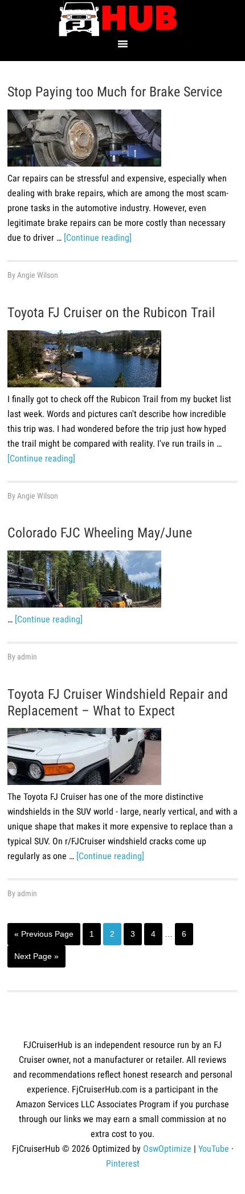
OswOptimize (167, 1148)
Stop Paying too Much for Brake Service (114, 92)
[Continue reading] (98, 237)
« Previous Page (44, 937)
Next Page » (36, 959)
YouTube (213, 1148)
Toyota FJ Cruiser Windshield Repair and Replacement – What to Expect (117, 702)
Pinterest (123, 1163)
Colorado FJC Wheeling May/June (99, 533)
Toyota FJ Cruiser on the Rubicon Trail (111, 313)
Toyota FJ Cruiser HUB (122, 18)
